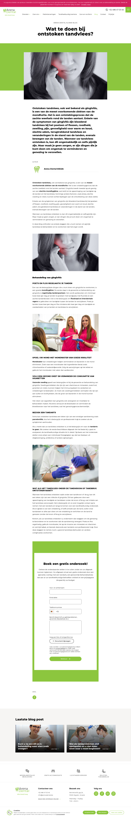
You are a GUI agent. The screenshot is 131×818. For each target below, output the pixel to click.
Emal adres (53, 597)
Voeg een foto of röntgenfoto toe (61, 637)
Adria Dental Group (22, 793)
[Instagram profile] (96, 793)
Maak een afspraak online (48, 799)
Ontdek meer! (86, 4)
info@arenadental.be (45, 795)
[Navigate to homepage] (9, 12)
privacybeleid (60, 648)
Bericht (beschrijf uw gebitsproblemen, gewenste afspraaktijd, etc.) (63, 618)
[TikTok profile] (113, 793)
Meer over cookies (116, 812)
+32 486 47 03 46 (116, 10)
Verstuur (64, 659)
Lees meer (39, 738)
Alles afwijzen (102, 812)
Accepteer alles (89, 812)
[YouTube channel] (107, 793)
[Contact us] (128, 9)
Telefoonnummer (56, 607)
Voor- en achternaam (57, 588)
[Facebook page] (34, 697)
